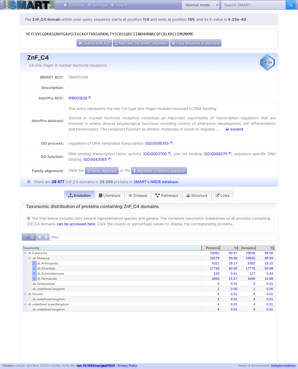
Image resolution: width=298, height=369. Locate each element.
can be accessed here (76, 224)
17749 (214, 268)
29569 (250, 253)
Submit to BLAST (96, 43)
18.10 (269, 263)
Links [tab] (224, 195)
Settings (99, 5)
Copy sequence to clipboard (197, 43)
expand (236, 129)
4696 (251, 278)
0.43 (270, 273)
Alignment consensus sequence (160, 171)
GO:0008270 (216, 153)
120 (216, 273)
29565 (250, 258)
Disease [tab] (139, 195)
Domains (75, 5)
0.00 (234, 289)
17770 (250, 268)
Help (119, 5)
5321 (215, 263)
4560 (215, 278)
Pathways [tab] (169, 195)
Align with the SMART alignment (142, 43)
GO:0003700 (155, 153)
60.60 (233, 268)
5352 (251, 263)
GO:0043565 (95, 159)
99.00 (269, 253)
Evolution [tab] (82, 195)
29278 (214, 258)
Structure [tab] (198, 195)
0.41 (234, 273)
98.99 (269, 258)
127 (252, 273)
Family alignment (103, 171)
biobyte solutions (283, 365)
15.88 (269, 278)
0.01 (234, 284)
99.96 (233, 258)
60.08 (269, 268)
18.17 (233, 263)
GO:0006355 (157, 143)
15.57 (233, 278)
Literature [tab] (111, 195)
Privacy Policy (127, 365)
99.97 (233, 253)
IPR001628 (77, 98)
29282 (214, 253)
